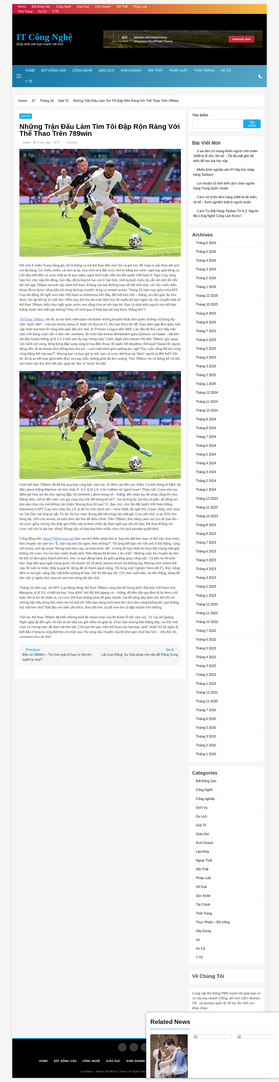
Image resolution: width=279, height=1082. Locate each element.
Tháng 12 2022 (207, 604)
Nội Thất (122, 6)
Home (22, 6)
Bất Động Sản (41, 6)
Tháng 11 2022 (207, 613)
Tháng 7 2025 (206, 331)
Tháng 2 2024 (206, 481)
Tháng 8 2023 (206, 533)
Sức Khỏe (203, 896)
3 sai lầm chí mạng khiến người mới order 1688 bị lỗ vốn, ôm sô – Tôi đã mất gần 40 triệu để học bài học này (225, 156)
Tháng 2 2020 (206, 745)
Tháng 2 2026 (206, 278)
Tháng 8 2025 (206, 322)
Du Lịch (201, 816)
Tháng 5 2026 (206, 251)
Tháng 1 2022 (206, 683)
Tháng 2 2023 (206, 586)
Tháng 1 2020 (206, 754)
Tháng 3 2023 (206, 578)
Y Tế (55, 11)
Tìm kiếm (200, 115)
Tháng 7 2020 (206, 710)
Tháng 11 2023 (207, 507)
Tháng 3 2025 (206, 366)
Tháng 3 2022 (206, 666)
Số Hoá (201, 887)
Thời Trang (25, 11)
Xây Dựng (203, 931)
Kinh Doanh (103, 6)
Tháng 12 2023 (207, 498)
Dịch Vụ (202, 807)
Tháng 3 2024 (206, 472)
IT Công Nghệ (44, 37)
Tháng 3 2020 (206, 736)
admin (27, 142)
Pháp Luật (140, 6)
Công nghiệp (205, 799)
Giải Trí (25, 116)
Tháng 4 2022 (206, 657)
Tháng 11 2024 (207, 401)
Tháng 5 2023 (206, 560)
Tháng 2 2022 (206, 675)
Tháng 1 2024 (206, 490)
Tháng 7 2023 (206, 542)
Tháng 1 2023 (206, 595)
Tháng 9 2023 (206, 525)
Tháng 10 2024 (207, 410)
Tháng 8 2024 (206, 428)
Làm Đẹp (202, 851)
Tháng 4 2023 (206, 569)
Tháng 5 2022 (206, 648)
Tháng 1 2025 (206, 384)
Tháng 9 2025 (206, 313)
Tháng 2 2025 (206, 375)
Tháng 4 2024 (206, 463)
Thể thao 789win (31, 319)
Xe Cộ (42, 11)
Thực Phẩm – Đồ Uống (213, 922)
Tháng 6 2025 (206, 340)
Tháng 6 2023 (206, 551)
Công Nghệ (63, 6)
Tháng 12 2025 (207, 296)
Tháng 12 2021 (207, 692)
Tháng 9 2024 (206, 419)
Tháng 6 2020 (206, 719)
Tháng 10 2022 (207, 622)
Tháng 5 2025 (206, 348)
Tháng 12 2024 (207, 393)
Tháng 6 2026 (206, 243)
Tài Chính (203, 904)
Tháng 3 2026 (206, 269)
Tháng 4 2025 (206, 357)
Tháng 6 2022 (206, 639)
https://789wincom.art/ (58, 538)
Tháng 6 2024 (206, 445)
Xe (198, 939)
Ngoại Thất (204, 860)
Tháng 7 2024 (206, 437)
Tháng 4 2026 (206, 260)
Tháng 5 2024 (206, 454)
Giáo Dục (83, 6)
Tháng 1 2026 (206, 287)
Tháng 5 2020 (206, 727)
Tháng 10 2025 (207, 304)
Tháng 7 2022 (206, 630)
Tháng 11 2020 (207, 701)
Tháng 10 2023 (207, 516)
